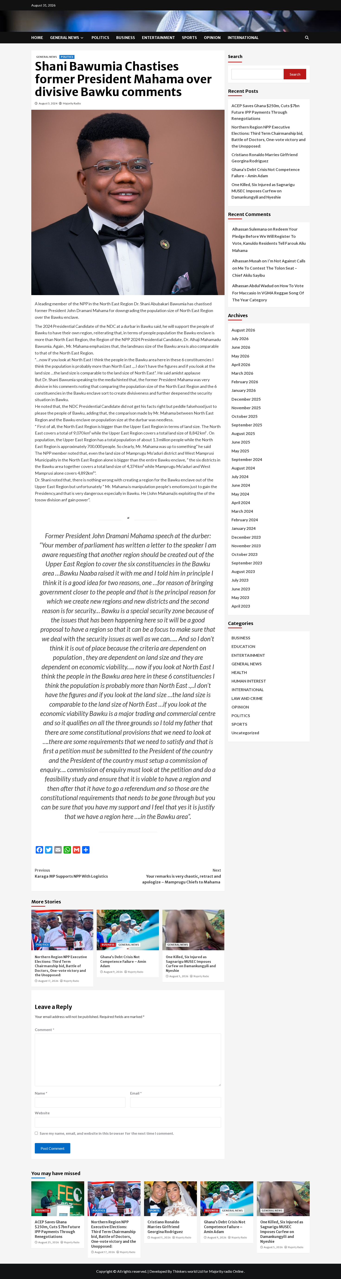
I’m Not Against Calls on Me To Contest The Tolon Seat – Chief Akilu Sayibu (268, 267)
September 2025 (247, 424)
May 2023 (240, 597)
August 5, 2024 (48, 103)
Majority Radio (72, 103)
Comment (44, 1029)
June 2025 (241, 442)
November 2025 (246, 407)
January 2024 (244, 528)
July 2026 (240, 338)
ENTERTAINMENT (158, 37)
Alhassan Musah (246, 260)
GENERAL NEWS (64, 37)
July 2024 (240, 476)
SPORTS (189, 37)
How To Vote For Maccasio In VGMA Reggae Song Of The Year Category (268, 292)
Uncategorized (245, 732)
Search (235, 56)
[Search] (307, 37)
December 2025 (246, 398)
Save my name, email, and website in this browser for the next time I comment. (107, 1133)
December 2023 (246, 537)
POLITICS (100, 37)
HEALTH (239, 672)
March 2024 (242, 511)
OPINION (212, 37)
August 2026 (243, 330)
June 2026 (241, 347)
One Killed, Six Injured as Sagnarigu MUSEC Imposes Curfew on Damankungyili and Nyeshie (191, 964)
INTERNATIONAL (243, 37)
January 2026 (244, 390)
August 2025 (243, 433)
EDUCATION (243, 646)
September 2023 (247, 563)
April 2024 (241, 502)
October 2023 (244, 554)
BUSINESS (125, 37)
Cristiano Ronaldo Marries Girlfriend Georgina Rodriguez (265, 157)
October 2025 (244, 416)
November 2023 (246, 545)
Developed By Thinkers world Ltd (176, 1271)
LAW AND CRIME (247, 698)
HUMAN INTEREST (249, 681)
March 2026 (242, 373)
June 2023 (241, 588)
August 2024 (243, 468)
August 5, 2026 (178, 976)
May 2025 (240, 450)
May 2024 (240, 493)
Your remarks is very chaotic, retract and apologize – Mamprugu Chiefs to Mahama (181, 876)
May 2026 (240, 355)
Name (41, 1093)
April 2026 (241, 364)
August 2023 (243, 571)
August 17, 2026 (48, 981)
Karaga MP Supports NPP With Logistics (71, 873)
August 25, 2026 (48, 1242)
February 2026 (245, 381)
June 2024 (241, 485)
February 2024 (245, 519)
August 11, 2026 (161, 1237)
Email (136, 1093)
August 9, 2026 (113, 971)
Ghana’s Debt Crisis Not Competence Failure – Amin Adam (123, 961)
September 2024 (247, 459)
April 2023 (241, 606)
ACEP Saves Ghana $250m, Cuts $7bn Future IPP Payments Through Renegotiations (265, 112)
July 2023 (240, 580)
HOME (37, 37)
